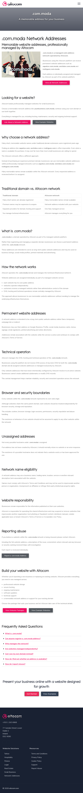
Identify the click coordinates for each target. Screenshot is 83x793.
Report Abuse (36, 768)
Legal (6, 765)
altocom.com (14, 788)
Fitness (7, 761)
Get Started (32, 694)
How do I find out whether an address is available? (26, 659)
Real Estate (8, 768)
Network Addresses (12, 776)
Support (34, 765)
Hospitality (8, 757)
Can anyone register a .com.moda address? (23, 638)
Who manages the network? (17, 643)
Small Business (10, 772)
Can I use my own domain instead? (19, 654)
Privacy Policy (36, 757)
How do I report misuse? (15, 664)
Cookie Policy (36, 761)
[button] (41, 633)
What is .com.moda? (13, 633)
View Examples (49, 694)
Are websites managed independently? (21, 649)
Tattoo (6, 754)
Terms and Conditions (39, 754)
